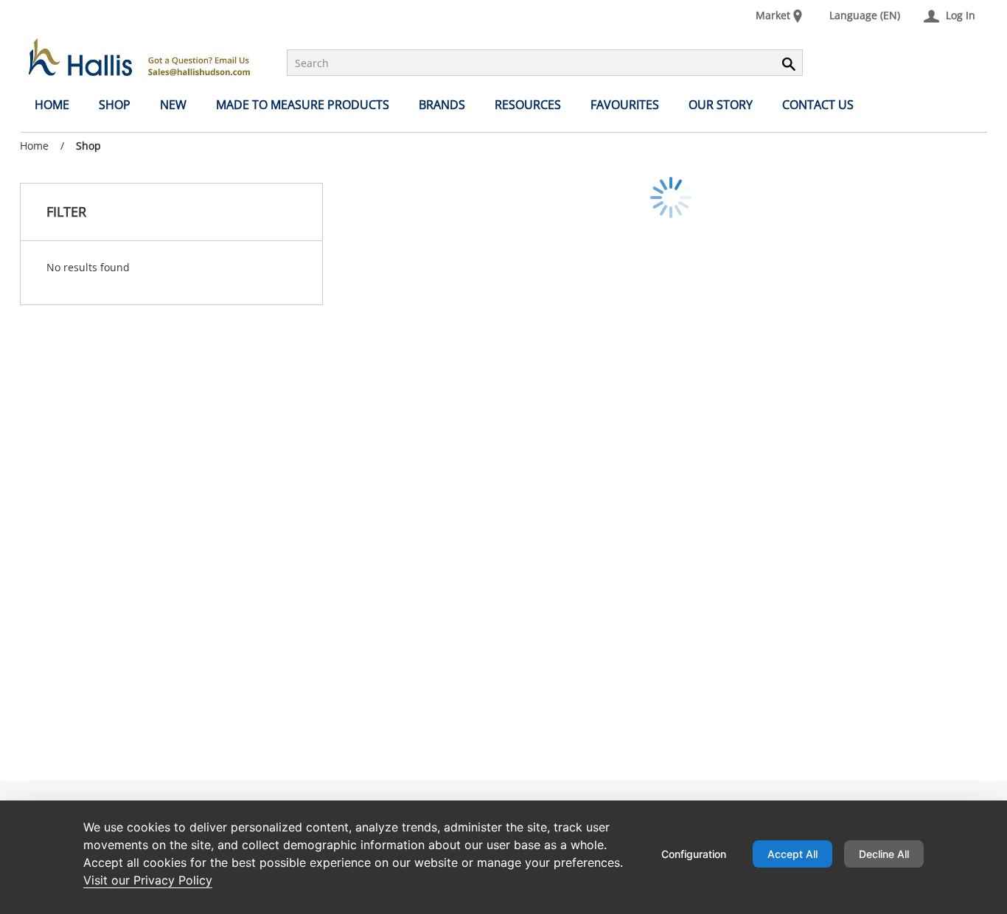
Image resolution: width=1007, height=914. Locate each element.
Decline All (884, 854)
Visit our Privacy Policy (147, 880)
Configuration (693, 854)
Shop (88, 146)
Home (34, 146)
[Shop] (139, 57)
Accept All (792, 854)
